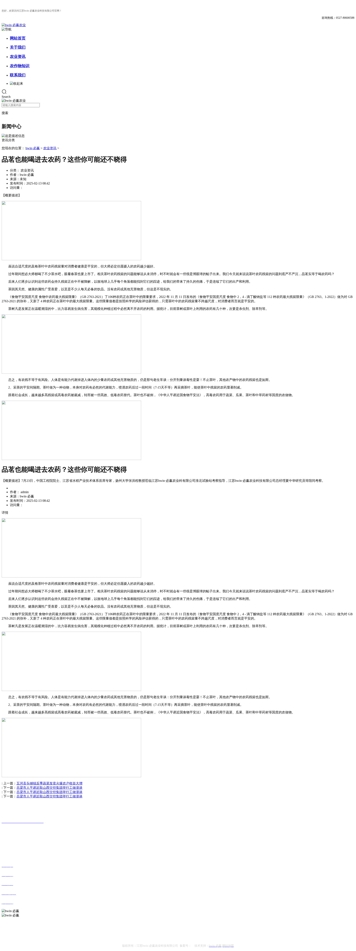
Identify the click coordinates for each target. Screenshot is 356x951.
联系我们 (18, 75)
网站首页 (18, 38)
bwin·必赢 (33, 148)
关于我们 (18, 47)
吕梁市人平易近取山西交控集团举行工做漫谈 (49, 787)
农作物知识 (19, 66)
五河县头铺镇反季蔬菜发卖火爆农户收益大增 (49, 783)
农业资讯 (18, 56)
